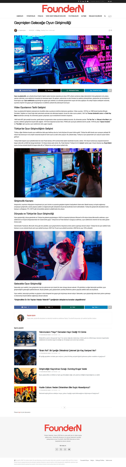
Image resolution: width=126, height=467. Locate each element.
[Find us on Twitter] (61, 449)
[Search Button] (105, 16)
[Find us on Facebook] (56, 449)
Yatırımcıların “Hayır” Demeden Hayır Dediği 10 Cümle (62, 332)
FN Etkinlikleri (73, 16)
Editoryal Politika (100, 460)
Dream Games (96, 143)
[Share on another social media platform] (110, 90)
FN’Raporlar (31, 16)
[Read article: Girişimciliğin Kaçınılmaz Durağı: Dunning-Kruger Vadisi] (25, 376)
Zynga (32, 143)
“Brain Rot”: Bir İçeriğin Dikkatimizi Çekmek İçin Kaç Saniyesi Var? (67, 351)
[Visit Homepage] (63, 8)
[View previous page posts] (61, 407)
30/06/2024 (31, 30)
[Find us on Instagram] (65, 449)
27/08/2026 (54, 334)
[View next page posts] (64, 407)
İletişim (83, 16)
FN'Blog (38, 30)
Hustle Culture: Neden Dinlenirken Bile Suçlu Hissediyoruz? (64, 388)
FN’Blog (40, 16)
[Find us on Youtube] (69, 449)
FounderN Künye (84, 460)
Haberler (20, 16)
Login (110, 1)
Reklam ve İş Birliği (95, 16)
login (19, 412)
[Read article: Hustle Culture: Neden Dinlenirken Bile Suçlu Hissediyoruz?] (25, 394)
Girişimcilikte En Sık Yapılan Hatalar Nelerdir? (32, 300)
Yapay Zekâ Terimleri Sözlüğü (56, 16)
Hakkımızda (109, 460)
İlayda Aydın (22, 30)
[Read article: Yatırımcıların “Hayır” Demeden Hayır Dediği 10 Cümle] (25, 339)
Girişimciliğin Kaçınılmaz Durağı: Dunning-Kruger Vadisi (63, 369)
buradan (71, 300)
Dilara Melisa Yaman (45, 334)
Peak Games (48, 141)
